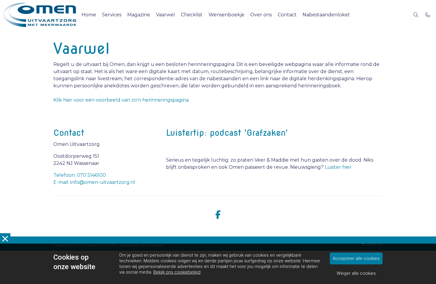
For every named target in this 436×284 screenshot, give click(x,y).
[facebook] (218, 214)
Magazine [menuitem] (138, 15)
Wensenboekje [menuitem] (226, 15)
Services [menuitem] (111, 15)
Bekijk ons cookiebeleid (177, 272)
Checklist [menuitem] (192, 15)
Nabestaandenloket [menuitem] (326, 15)
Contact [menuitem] (287, 15)
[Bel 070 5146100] (428, 15)
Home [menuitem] (89, 15)
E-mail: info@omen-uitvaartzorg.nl (94, 182)
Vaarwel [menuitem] (165, 15)
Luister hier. (338, 167)
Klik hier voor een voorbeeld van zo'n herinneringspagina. (121, 100)
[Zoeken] (416, 15)
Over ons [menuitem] (261, 15)
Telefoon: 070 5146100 (79, 175)
